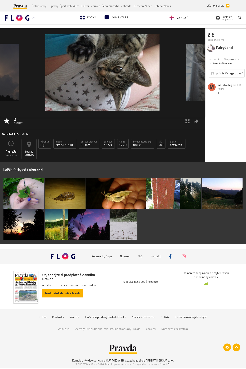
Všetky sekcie (216, 6)
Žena (105, 6)
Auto (76, 6)
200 (161, 143)
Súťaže (165, 317)
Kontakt (156, 256)
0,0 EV (142, 143)
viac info (165, 364)
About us (64, 329)
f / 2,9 (122, 143)
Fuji (45, 143)
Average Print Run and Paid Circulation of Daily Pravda (107, 329)
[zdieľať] (196, 121)
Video (148, 6)
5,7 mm (89, 143)
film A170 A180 (65, 143)
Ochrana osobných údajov (191, 317)
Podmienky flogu (102, 256)
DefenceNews (162, 6)
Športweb (66, 6)
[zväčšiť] (187, 121)
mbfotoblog (225, 85)
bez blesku (176, 143)
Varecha (114, 6)
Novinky (125, 256)
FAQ (140, 256)
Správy (54, 6)
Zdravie (95, 6)
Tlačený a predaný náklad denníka (105, 317)
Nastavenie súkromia (174, 329)
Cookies (151, 329)
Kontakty (58, 317)
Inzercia (74, 317)
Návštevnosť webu (143, 317)
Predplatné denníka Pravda (62, 293)
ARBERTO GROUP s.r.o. (159, 360)
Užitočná (138, 6)
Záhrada (126, 6)
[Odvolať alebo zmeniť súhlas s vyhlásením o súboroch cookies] (227, 347)
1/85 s (108, 143)
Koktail (85, 6)
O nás (43, 317)
